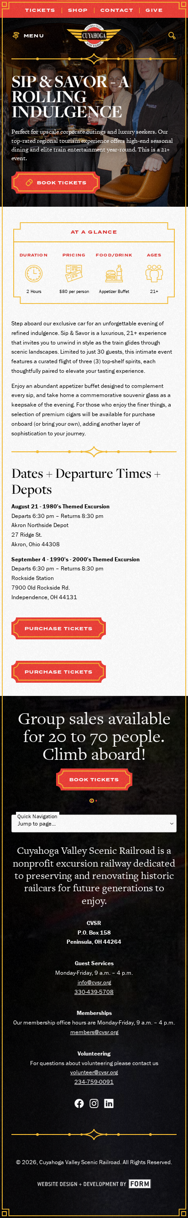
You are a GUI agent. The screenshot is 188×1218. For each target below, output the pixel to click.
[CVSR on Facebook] (79, 1105)
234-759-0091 (94, 1082)
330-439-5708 (94, 992)
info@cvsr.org (94, 982)
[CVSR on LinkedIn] (109, 1105)
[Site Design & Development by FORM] (94, 1186)
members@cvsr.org (94, 1032)
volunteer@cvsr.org (94, 1072)
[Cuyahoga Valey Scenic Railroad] (94, 35)
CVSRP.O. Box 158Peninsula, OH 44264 (94, 932)
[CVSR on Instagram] (94, 1105)
